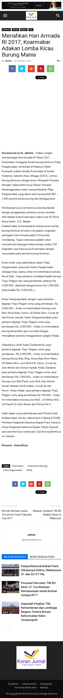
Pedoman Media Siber (26, 687)
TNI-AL (29, 470)
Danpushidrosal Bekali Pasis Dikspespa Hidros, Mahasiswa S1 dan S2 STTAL (41, 570)
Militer (15, 29)
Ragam (24, 29)
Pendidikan (8, 574)
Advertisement (29, 683)
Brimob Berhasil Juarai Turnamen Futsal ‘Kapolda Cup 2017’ (16, 514)
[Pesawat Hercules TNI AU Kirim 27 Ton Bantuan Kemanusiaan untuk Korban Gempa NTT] (10, 587)
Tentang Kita (46, 683)
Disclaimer (13, 683)
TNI (31, 29)
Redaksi (44, 687)
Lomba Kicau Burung (37, 466)
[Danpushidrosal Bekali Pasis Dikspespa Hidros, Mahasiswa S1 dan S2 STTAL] (10, 570)
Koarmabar (17, 466)
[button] (58, 15)
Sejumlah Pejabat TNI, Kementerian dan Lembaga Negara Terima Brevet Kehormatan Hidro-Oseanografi (39, 612)
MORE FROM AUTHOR (42, 557)
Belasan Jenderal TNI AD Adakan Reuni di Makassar (47, 514)
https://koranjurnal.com (31, 540)
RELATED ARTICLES (15, 557)
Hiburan (6, 29)
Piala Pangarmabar (12, 470)
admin (8, 60)
